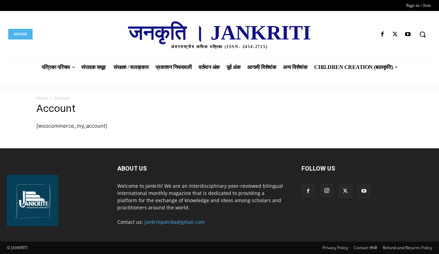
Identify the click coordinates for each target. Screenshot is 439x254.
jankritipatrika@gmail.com (174, 222)
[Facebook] (382, 34)
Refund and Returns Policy (407, 248)
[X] (395, 34)
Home (42, 98)
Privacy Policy (335, 248)
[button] (422, 34)
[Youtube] (408, 34)
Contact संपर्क (365, 248)
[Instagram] (327, 191)
